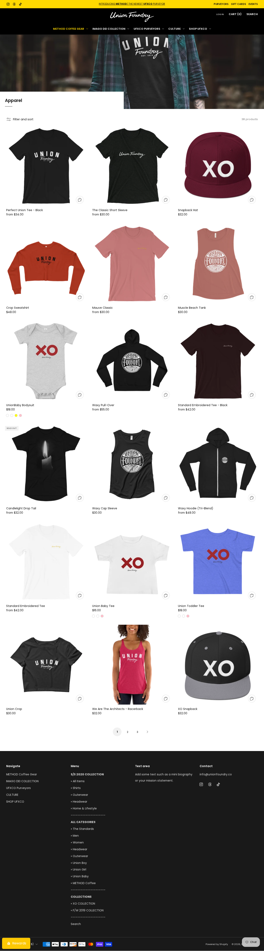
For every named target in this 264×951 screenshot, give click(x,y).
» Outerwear (79, 795)
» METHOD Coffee (83, 883)
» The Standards (82, 829)
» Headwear (79, 802)
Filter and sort (23, 119)
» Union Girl (78, 870)
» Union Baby (80, 876)
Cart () (235, 14)
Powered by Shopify (217, 944)
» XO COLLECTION (83, 904)
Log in (220, 14)
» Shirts (76, 788)
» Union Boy (79, 863)
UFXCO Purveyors (147, 29)
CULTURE (174, 29)
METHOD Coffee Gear (68, 29)
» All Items (78, 781)
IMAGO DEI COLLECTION (108, 29)
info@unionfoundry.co (216, 774)
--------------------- (88, 815)
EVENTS (253, 4)
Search (252, 14)
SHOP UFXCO (198, 29)
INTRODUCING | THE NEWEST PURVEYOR (132, 4)
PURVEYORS (221, 4)
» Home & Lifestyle (84, 808)
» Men (75, 836)
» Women (77, 843)
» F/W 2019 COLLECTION (87, 910)
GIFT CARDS (238, 4)
